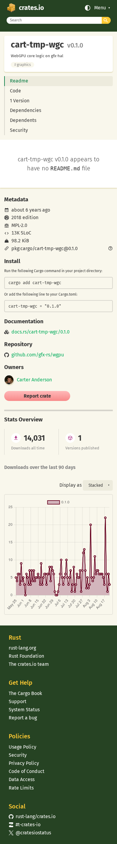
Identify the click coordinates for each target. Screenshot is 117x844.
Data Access (21, 779)
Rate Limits (21, 788)
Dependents (23, 120)
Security (19, 130)
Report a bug (23, 718)
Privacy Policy (24, 763)
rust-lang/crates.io (32, 816)
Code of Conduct (26, 771)
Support (17, 701)
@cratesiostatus (30, 833)
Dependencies (25, 110)
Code (15, 91)
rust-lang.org (22, 648)
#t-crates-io (24, 824)
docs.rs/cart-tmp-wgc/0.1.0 (40, 332)
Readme (19, 81)
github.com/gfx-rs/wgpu (37, 355)
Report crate (37, 396)
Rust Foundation (26, 656)
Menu (100, 8)
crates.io (31, 8)
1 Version (19, 101)
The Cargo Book (25, 693)
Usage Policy (22, 747)
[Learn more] (110, 249)
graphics (22, 65)
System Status (24, 709)
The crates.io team (29, 664)
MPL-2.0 (19, 225)
